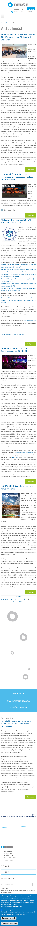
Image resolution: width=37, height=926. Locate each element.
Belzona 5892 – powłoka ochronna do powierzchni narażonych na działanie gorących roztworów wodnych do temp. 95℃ (18, 300)
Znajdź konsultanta (18, 701)
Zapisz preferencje (9, 918)
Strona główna (5, 23)
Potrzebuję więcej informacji (11, 906)
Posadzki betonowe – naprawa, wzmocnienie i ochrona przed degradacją (16, 723)
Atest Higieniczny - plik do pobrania (12, 334)
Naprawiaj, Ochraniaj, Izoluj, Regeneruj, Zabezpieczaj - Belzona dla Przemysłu (18, 177)
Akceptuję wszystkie (9, 923)
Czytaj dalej (31, 170)
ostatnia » (20, 601)
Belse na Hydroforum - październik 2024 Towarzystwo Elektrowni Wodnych (18, 37)
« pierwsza (18, 596)
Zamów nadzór (18, 707)
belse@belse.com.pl (30, 320)
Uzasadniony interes (9, 910)
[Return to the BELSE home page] (18, 6)
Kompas (31, 9)
